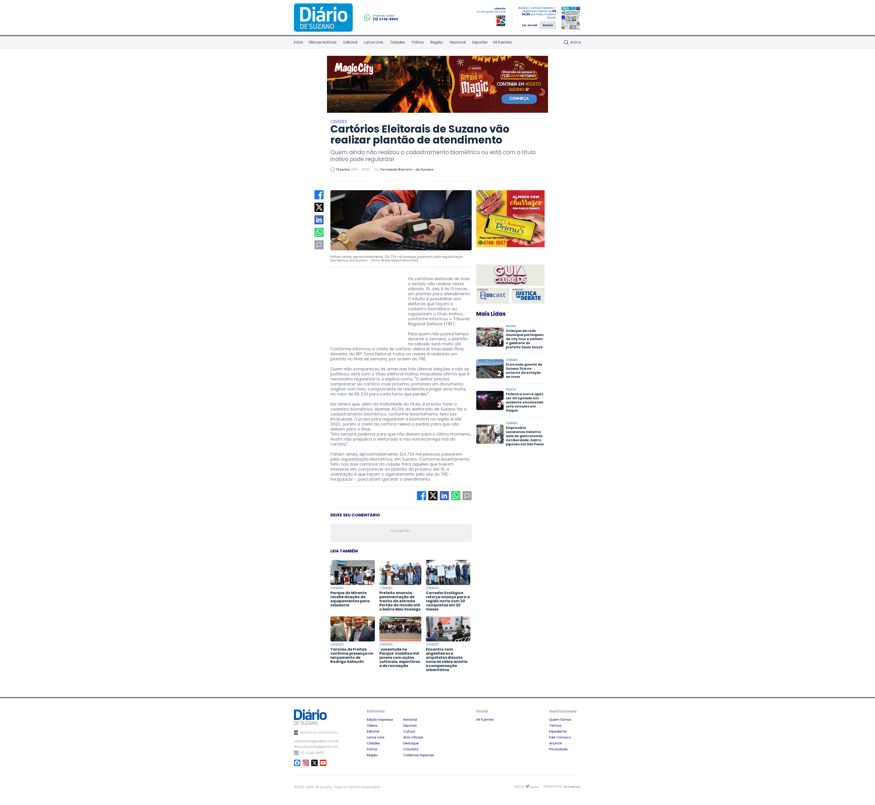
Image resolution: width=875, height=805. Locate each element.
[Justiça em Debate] (528, 296)
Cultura (409, 731)
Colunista (410, 749)
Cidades (397, 42)
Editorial (350, 42)
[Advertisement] (364, 304)
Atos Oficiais (413, 737)
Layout (519, 786)
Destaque (411, 743)
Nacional (458, 42)
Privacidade (558, 749)
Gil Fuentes (502, 42)
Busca (576, 42)
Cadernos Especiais (418, 755)
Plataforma (553, 786)
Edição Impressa (380, 719)
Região (436, 42)
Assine (548, 25)
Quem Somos (560, 719)
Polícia (418, 42)
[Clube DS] (510, 275)
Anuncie (555, 743)
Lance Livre (373, 42)
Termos (555, 725)
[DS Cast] (492, 296)
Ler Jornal (529, 25)
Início (298, 42)
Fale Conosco (560, 737)
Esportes (480, 42)
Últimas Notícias (323, 42)
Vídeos (372, 725)
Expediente (558, 731)
